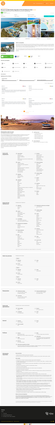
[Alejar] (53, 27)
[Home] (51, 421)
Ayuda (34, 3)
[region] (47, 24)
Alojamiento (6, 38)
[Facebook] (53, 421)
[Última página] (33, 111)
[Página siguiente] (32, 111)
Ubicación (49, 38)
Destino (38, 38)
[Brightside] (49, 413)
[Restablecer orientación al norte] (53, 28)
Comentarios (27, 38)
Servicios (16, 38)
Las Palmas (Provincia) (4, 8)
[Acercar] (53, 26)
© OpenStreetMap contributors (50, 30)
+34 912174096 (51, 0)
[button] (47, 23)
